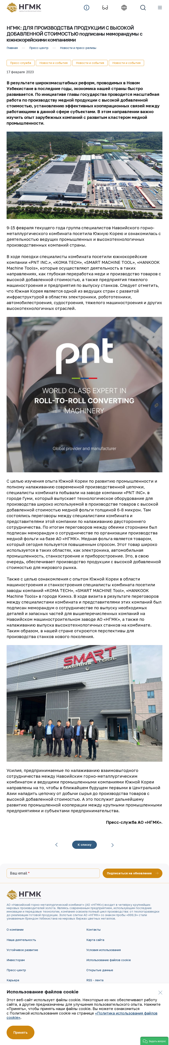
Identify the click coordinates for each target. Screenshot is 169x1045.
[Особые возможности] (105, 7)
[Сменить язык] (124, 7)
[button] (154, 1041)
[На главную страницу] (26, 7)
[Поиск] (143, 7)
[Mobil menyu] (159, 7)
